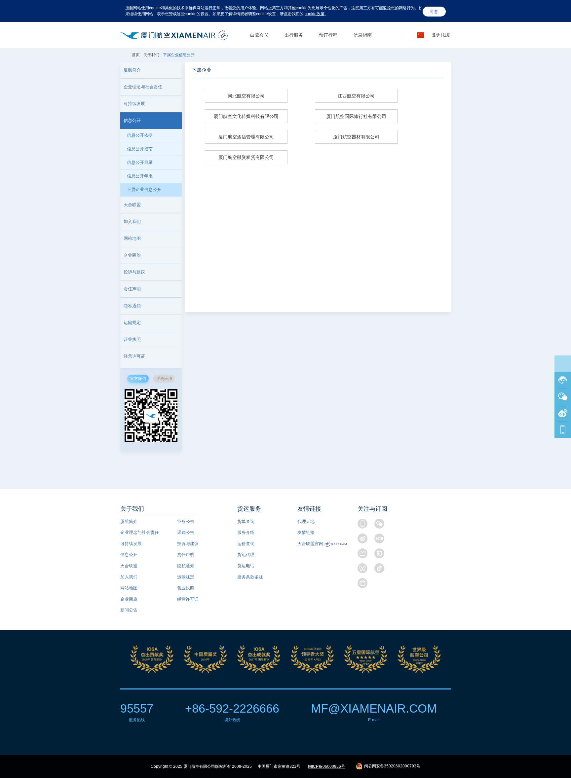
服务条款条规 (250, 576)
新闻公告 (128, 610)
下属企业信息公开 (144, 189)
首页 (136, 55)
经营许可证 (188, 599)
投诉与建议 (134, 272)
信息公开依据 (140, 135)
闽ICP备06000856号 (326, 766)
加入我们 (132, 221)
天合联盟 (128, 565)
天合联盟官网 (310, 543)
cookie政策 (314, 14)
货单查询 (245, 521)
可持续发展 (131, 543)
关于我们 (151, 55)
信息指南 (362, 35)
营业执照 (185, 587)
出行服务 (294, 35)
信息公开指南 (140, 148)
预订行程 (328, 35)
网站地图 (128, 587)
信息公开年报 (140, 175)
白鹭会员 (259, 35)
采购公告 (185, 532)
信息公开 (128, 554)
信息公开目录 (140, 162)
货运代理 (245, 554)
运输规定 (132, 322)
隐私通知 (132, 305)
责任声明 (132, 288)
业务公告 (185, 521)
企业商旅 (132, 255)
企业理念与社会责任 (139, 532)
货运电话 (245, 565)
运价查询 (245, 543)
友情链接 (306, 532)
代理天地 (306, 521)
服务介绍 (245, 532)
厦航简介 (128, 521)
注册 (447, 35)
